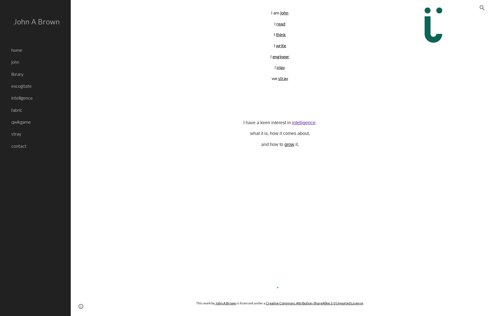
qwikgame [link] (21, 121)
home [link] (16, 50)
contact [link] (18, 146)
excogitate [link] (21, 86)
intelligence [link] (22, 97)
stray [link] (16, 133)
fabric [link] (16, 110)
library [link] (17, 74)
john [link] (15, 62)
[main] (279, 46)
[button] (482, 8)
